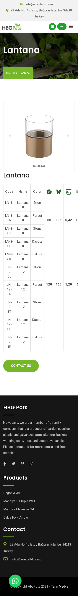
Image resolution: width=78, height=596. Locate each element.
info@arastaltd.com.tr (41, 4)
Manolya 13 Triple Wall (19, 501)
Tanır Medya (59, 586)
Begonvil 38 (11, 493)
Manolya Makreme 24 (18, 509)
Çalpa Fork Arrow (15, 517)
